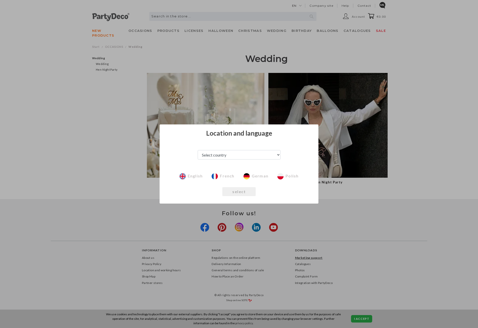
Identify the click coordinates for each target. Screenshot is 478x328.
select (239, 191)
